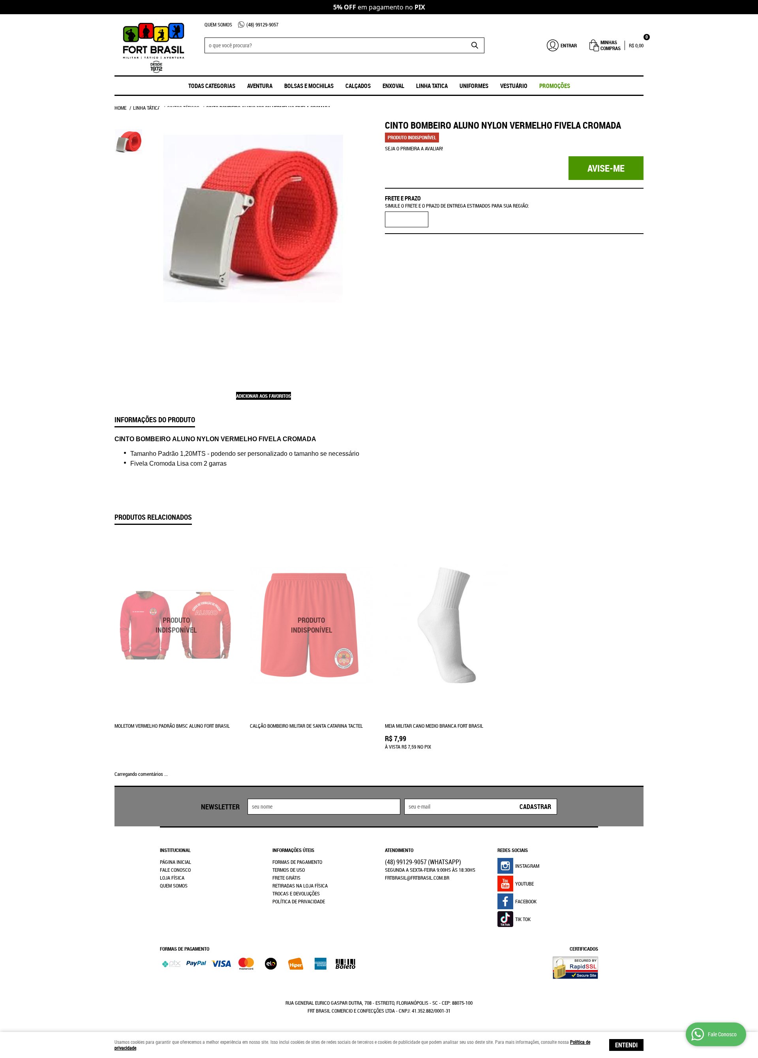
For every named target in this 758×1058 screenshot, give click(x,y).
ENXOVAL (393, 86)
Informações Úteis (293, 850)
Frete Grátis (286, 877)
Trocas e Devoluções (296, 893)
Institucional (175, 850)
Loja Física (172, 877)
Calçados (358, 86)
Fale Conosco (175, 869)
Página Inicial (175, 861)
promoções (554, 86)
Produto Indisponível (176, 625)
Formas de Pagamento (297, 861)
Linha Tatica (432, 86)
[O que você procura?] (474, 45)
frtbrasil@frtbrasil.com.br (417, 877)
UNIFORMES (474, 86)
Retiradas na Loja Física (300, 885)
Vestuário (513, 86)
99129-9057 (262, 24)
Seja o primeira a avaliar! (414, 148)
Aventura (259, 86)
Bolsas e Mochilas (309, 86)
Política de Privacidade (298, 901)
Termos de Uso (288, 869)
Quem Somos (218, 24)
